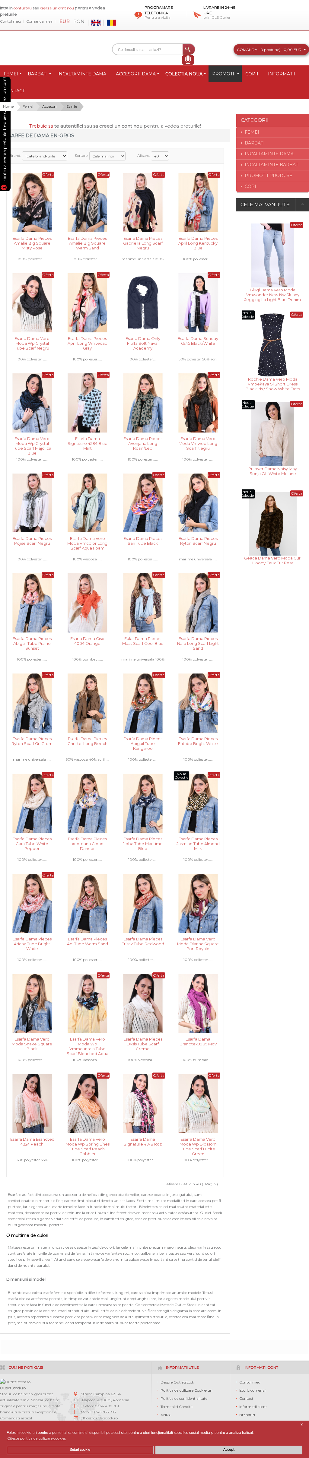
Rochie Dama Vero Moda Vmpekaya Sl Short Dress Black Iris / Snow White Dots (273, 383)
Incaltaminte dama (269, 154)
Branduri (247, 1414)
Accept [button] (228, 1450)
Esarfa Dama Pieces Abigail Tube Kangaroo (142, 743)
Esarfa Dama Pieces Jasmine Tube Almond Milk (198, 843)
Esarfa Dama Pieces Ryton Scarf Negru (198, 541)
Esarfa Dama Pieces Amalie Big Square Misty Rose (32, 242)
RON (78, 21)
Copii (251, 186)
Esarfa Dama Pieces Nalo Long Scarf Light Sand (198, 643)
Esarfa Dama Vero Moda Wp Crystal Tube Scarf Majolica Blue (32, 443)
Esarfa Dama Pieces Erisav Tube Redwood (143, 941)
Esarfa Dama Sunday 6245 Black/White (198, 341)
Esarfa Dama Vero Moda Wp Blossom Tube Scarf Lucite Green (198, 1143)
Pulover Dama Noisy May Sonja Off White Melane (272, 471)
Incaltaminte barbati (272, 164)
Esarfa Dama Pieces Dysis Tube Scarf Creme (142, 1043)
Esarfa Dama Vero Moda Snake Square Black (32, 1043)
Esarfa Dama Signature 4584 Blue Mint (87, 443)
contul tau (23, 8)
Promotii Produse (268, 175)
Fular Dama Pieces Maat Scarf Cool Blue (143, 641)
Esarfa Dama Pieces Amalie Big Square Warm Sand (87, 242)
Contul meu (10, 21)
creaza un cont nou (57, 8)
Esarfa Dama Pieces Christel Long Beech (87, 741)
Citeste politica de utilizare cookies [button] (36, 1438)
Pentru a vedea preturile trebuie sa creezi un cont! (4, 131)
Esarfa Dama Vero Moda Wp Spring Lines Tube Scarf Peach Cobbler (87, 1143)
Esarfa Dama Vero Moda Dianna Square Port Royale (198, 943)
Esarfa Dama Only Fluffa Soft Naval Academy (143, 343)
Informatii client (253, 1406)
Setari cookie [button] (80, 1450)
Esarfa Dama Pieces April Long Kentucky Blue (198, 242)
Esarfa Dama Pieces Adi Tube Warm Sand (87, 941)
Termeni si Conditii (177, 1406)
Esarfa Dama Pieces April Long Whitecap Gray (87, 343)
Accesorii (49, 106)
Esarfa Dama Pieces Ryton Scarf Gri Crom (32, 741)
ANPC (166, 1414)
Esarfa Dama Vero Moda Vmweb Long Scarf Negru (198, 443)
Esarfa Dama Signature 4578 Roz (143, 1141)
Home (8, 106)
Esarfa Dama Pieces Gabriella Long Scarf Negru (143, 242)
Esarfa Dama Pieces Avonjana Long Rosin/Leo (142, 443)
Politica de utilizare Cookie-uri (186, 1390)
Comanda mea (39, 21)
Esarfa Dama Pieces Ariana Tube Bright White (32, 943)
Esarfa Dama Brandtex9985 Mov (198, 1041)
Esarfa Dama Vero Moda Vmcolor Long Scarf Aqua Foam (87, 543)
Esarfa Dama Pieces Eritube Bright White (198, 741)
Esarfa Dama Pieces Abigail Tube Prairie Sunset (32, 643)
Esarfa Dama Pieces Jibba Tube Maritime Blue (143, 843)
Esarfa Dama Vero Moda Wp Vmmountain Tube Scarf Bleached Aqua (87, 1043)
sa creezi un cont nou (117, 126)
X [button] (302, 1425)
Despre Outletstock (177, 1382)
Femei (28, 106)
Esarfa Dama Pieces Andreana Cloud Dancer (87, 843)
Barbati (255, 143)
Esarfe (71, 106)
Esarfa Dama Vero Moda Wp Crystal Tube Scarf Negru (31, 343)
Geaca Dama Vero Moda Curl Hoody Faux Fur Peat (272, 560)
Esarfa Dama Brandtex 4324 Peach (32, 1141)
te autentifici (68, 126)
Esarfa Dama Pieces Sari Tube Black (142, 541)
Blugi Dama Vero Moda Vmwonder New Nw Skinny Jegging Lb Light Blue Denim (272, 294)
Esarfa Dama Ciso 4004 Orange (87, 641)
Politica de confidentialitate (184, 1398)
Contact (246, 1398)
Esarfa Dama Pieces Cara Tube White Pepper (32, 843)
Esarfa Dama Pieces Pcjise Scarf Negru (32, 541)
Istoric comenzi (252, 1390)
